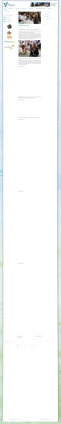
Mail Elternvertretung (8, 19)
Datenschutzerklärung (47, 419)
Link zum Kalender (46, 14)
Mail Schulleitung (7, 17)
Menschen (31, 8)
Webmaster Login (46, 16)
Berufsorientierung (40, 8)
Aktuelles (10, 8)
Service (49, 8)
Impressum (41, 419)
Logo (52, 419)
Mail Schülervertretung (8, 21)
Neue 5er (17, 8)
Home (5, 8)
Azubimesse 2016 (23, 25)
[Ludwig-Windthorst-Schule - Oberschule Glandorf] (13, 5)
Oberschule (24, 8)
